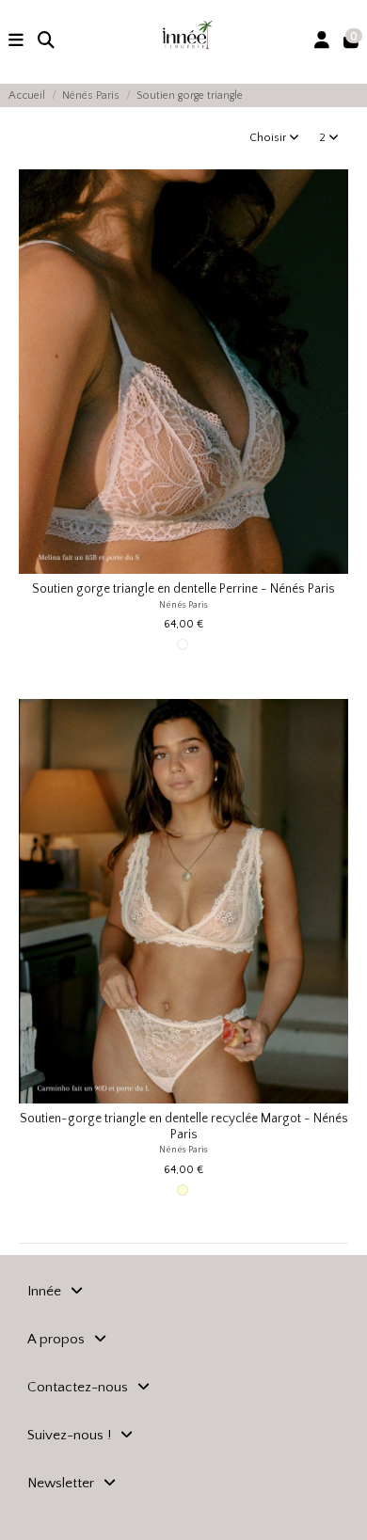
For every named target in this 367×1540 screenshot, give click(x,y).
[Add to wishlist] (334, 195)
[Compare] (334, 226)
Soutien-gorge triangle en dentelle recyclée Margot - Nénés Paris (184, 1126)
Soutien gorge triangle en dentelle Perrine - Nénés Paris (183, 589)
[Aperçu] (334, 257)
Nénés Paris (183, 605)
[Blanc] (182, 644)
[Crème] (182, 1190)
